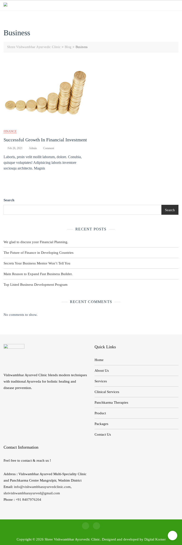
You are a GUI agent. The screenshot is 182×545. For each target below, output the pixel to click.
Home (99, 360)
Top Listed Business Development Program (36, 284)
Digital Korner (155, 539)
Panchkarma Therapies (111, 402)
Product (100, 413)
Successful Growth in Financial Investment (45, 139)
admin (33, 148)
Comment (48, 148)
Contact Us (103, 434)
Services (101, 381)
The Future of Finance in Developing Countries (38, 253)
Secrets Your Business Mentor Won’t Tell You (37, 263)
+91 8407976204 (28, 499)
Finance (10, 131)
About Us (102, 370)
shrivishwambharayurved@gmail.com (32, 493)
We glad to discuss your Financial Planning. (36, 242)
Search (9, 200)
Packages (101, 424)
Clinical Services (107, 392)
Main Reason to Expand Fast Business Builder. (38, 274)
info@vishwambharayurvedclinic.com (42, 487)
